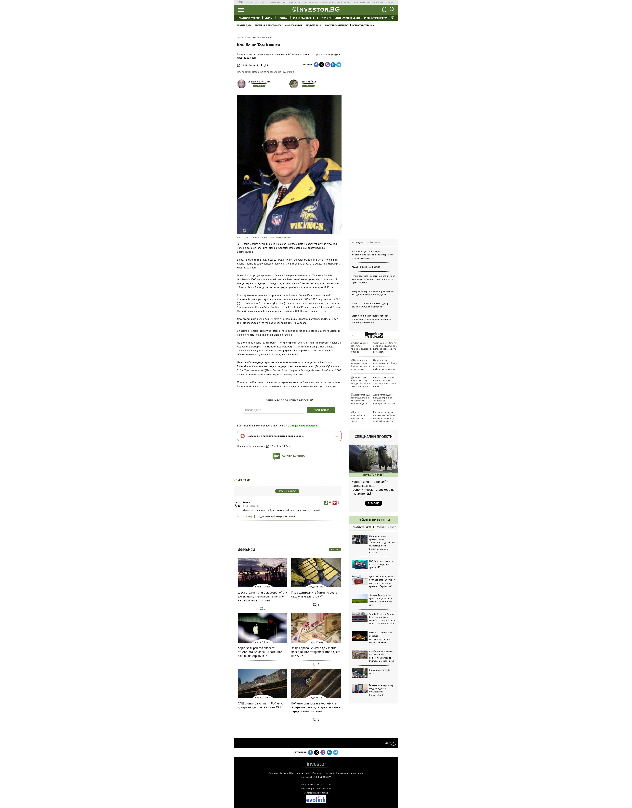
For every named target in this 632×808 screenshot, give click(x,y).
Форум (326, 17)
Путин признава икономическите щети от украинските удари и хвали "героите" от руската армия (373, 279)
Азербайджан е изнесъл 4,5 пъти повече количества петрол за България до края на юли (382, 656)
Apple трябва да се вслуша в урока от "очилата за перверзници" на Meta (384, 399)
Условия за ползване (323, 772)
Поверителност (303, 772)
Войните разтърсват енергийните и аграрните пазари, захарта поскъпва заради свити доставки (315, 707)
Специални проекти (347, 17)
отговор (249, 516)
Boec (369, 2)
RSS (292, 772)
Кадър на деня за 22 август (366, 266)
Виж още (373, 503)
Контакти (273, 772)
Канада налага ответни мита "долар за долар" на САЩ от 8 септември (371, 305)
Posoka (362, 2)
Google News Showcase (303, 425)
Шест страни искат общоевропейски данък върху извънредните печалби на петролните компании (372, 319)
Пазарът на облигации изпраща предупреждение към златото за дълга (380, 637)
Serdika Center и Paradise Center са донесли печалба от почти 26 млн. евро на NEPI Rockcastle (382, 618)
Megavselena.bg (378, 2)
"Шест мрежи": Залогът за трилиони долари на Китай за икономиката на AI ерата (385, 347)
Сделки (269, 17)
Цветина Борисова (259, 81)
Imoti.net (332, 2)
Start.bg (355, 2)
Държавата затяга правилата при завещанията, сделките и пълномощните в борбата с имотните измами (382, 544)
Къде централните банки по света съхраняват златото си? (314, 594)
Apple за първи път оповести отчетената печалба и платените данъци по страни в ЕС (260, 652)
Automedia (323, 2)
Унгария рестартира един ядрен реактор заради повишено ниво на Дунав (373, 293)
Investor (249, 2)
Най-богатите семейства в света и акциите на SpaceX (381, 564)
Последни (357, 242)
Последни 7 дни (361, 526)
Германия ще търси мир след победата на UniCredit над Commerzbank (381, 690)
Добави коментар (287, 491)
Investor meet (393, 17)
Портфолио (342, 772)
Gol (284, 2)
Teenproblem (313, 2)
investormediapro (375, 17)
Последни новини (249, 17)
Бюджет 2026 (313, 25)
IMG (241, 2)
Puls (304, 2)
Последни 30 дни (386, 526)
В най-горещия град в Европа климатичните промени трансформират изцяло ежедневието (372, 254)
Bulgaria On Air (275, 2)
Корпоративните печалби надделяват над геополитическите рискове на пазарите (373, 487)
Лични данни (356, 772)
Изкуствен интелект (336, 25)
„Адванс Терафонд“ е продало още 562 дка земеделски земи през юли (380, 600)
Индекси (283, 17)
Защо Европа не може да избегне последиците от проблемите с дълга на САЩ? (315, 652)
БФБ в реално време (305, 17)
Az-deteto (347, 2)
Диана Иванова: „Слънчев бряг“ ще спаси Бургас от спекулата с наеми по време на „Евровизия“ (382, 581)
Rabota (339, 2)
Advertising (322, 792)
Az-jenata (298, 2)
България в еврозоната (268, 25)
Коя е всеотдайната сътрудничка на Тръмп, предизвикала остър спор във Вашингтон (384, 416)
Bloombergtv (264, 2)
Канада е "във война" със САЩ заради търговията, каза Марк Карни (384, 382)
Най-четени (374, 242)
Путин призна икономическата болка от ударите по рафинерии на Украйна (385, 365)
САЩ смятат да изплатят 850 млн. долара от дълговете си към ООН (260, 705)
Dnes (255, 2)
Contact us (309, 792)
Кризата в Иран (293, 25)
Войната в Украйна (363, 25)
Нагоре (387, 743)
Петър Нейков (308, 81)
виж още (335, 549)
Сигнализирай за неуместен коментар (279, 516)
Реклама (284, 772)
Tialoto (290, 2)
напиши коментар (294, 455)
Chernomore (390, 2)
